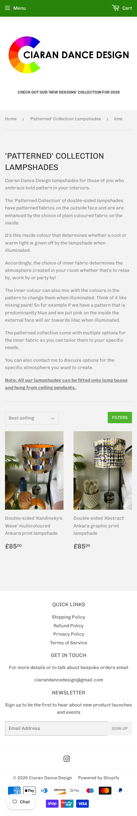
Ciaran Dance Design (50, 777)
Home (11, 118)
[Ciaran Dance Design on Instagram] (67, 760)
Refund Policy (68, 626)
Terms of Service (68, 643)
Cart (126, 8)
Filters (120, 417)
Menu (19, 8)
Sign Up (120, 728)
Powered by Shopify (98, 777)
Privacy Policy (68, 634)
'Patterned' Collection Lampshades (65, 118)
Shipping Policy (68, 617)
